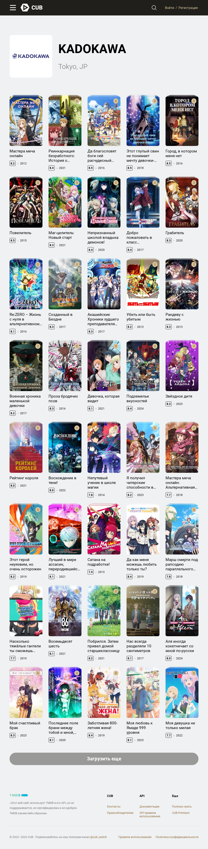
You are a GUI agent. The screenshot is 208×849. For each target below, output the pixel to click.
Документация (149, 806)
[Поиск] (154, 7)
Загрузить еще (104, 759)
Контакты (113, 806)
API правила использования (150, 814)
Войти (169, 8)
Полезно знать (182, 806)
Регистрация (188, 8)
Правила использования (135, 837)
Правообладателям (120, 812)
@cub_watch (98, 837)
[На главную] (32, 8)
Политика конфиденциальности (177, 837)
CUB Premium (181, 812)
